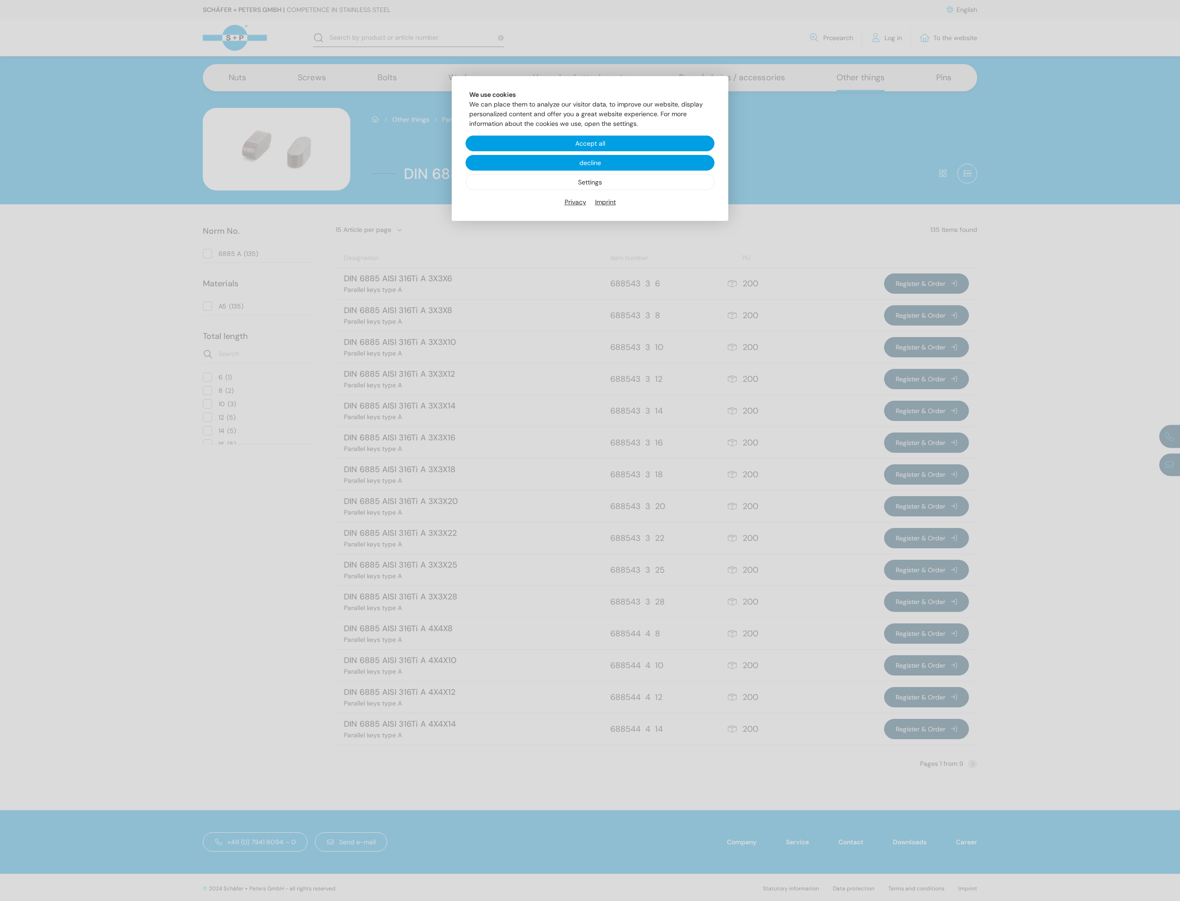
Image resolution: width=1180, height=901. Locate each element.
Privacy (575, 202)
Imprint (605, 202)
